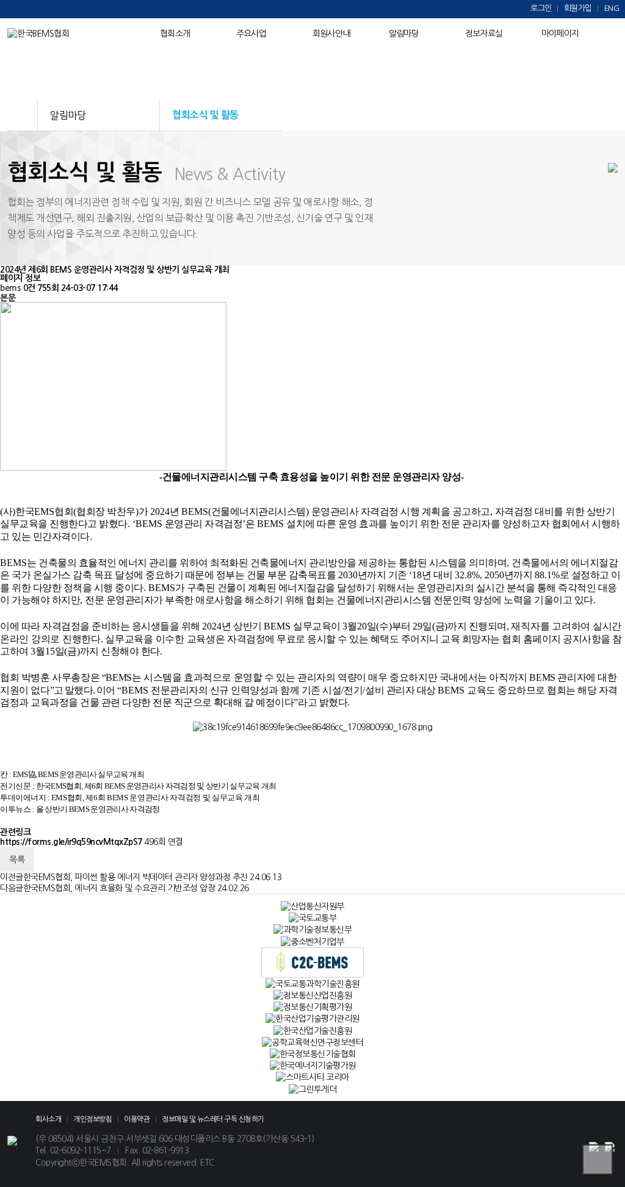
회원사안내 (331, 33)
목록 (16, 859)
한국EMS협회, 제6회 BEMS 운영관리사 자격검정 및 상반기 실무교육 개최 (156, 786)
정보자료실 (483, 33)
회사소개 (48, 1119)
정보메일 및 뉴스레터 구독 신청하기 (213, 1119)
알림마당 (404, 33)
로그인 (541, 8)
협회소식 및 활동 (205, 115)
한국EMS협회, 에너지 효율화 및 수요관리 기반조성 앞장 (119, 888)
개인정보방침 (92, 1119)
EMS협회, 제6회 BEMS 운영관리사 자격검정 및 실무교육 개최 (155, 797)
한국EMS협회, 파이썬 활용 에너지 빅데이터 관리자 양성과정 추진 (135, 877)
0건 (29, 288)
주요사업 (251, 33)
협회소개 (175, 33)
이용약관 (137, 1119)
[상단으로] (597, 1159)
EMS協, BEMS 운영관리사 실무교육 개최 (78, 774)
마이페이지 (560, 33)
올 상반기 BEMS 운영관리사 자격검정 (98, 809)
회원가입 (578, 8)
